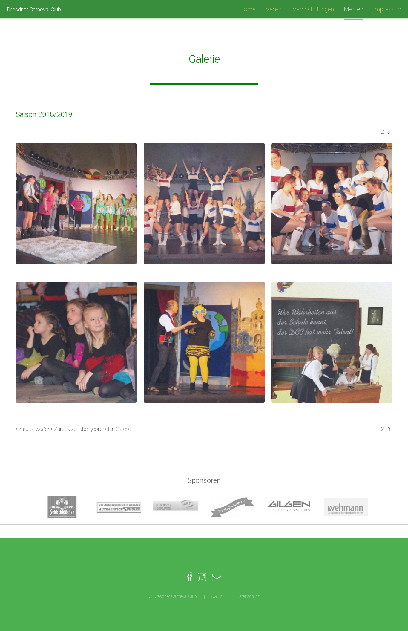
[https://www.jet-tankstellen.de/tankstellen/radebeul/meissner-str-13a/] (175, 507)
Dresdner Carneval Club (34, 9)
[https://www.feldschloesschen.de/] (62, 507)
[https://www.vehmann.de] (345, 507)
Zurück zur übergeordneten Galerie (92, 429)
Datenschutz (248, 596)
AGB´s (217, 596)
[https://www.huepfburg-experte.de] (232, 507)
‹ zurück (25, 429)
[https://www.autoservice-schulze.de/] (118, 507)
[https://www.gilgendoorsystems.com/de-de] (289, 507)
